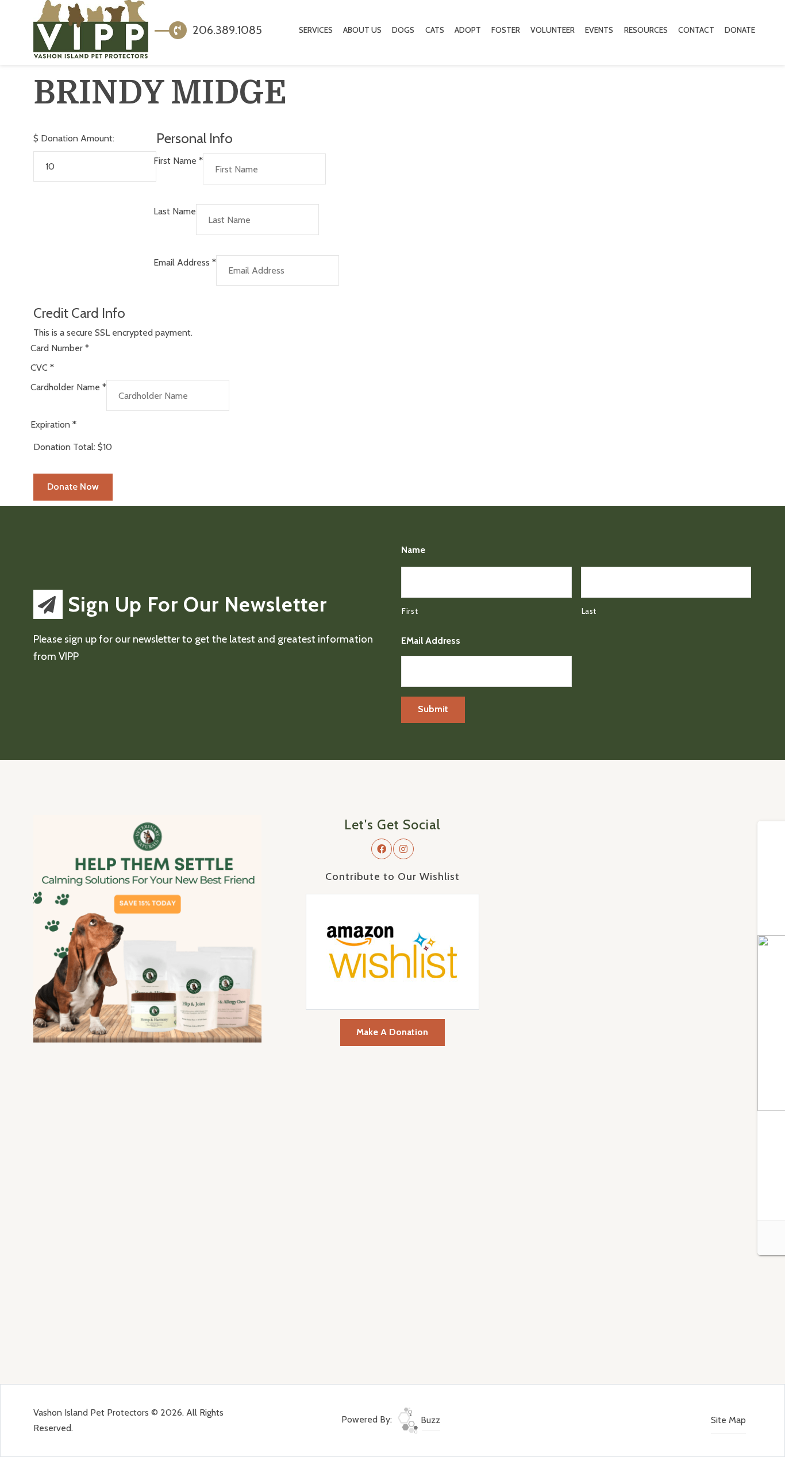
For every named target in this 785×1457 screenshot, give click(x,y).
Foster (505, 30)
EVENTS (599, 30)
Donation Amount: (77, 138)
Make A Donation (392, 1032)
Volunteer (552, 30)
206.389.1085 (226, 30)
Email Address (184, 262)
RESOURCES (646, 30)
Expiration (53, 424)
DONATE (740, 30)
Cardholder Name (68, 387)
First (410, 611)
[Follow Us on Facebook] (381, 849)
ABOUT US (362, 30)
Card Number (59, 348)
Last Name (174, 211)
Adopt (468, 30)
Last (589, 611)
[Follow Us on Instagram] (403, 849)
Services (316, 30)
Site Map (728, 1419)
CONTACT (696, 30)
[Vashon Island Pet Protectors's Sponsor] (147, 927)
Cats (434, 30)
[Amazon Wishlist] (392, 950)
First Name (178, 160)
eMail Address (430, 640)
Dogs (403, 30)
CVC (42, 367)
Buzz (429, 1419)
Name (413, 549)
